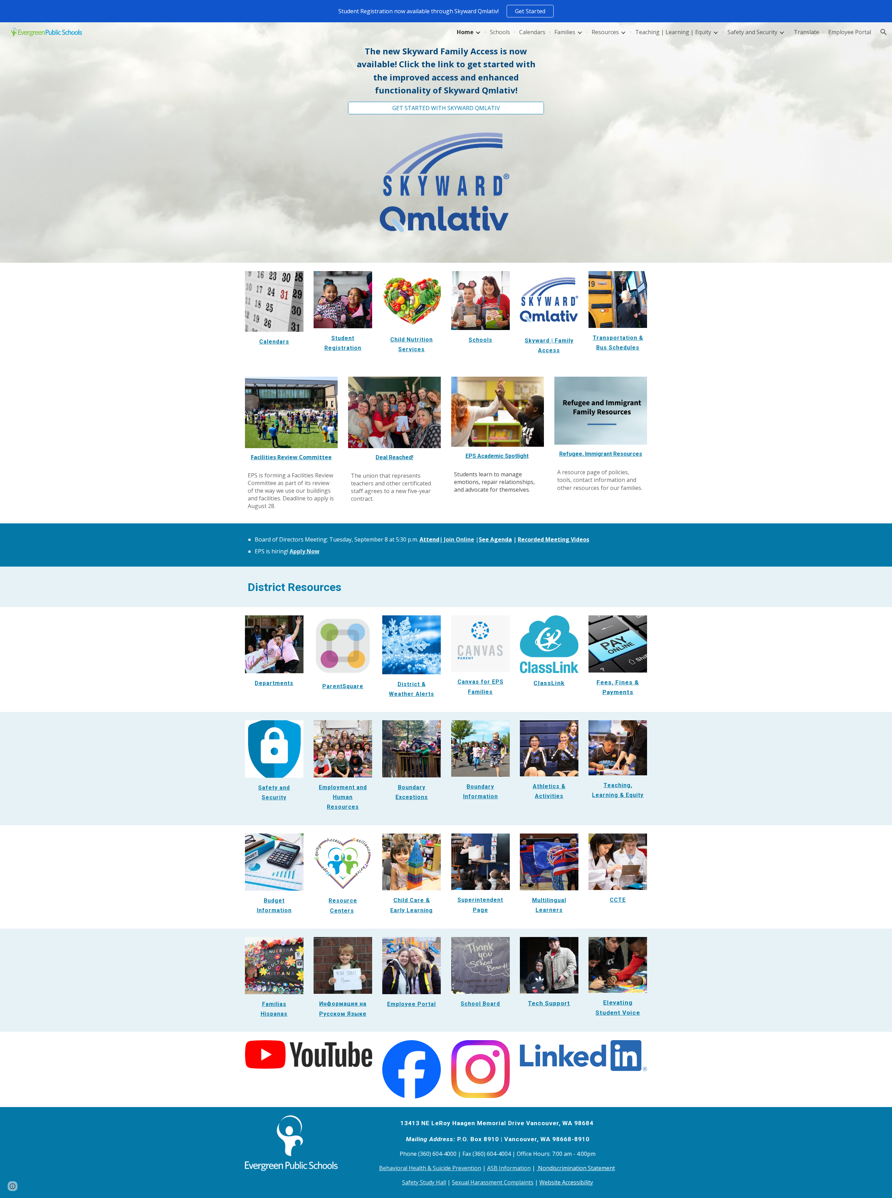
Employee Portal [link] (849, 32)
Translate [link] (806, 32)
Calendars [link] (532, 32)
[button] (883, 32)
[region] (446, 11)
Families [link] (564, 32)
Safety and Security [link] (752, 32)
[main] (446, 71)
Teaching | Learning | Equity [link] (673, 32)
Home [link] (465, 32)
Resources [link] (605, 32)
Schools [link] (500, 32)
